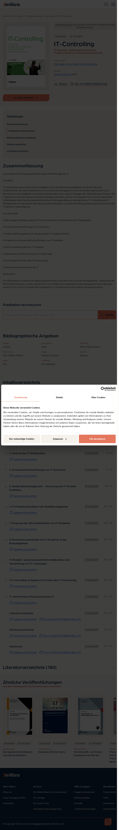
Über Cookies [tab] (98, 397)
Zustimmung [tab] (20, 397)
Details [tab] (59, 397)
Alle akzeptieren (97, 438)
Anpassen (58, 438)
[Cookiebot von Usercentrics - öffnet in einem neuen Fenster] (103, 389)
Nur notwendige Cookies (21, 438)
